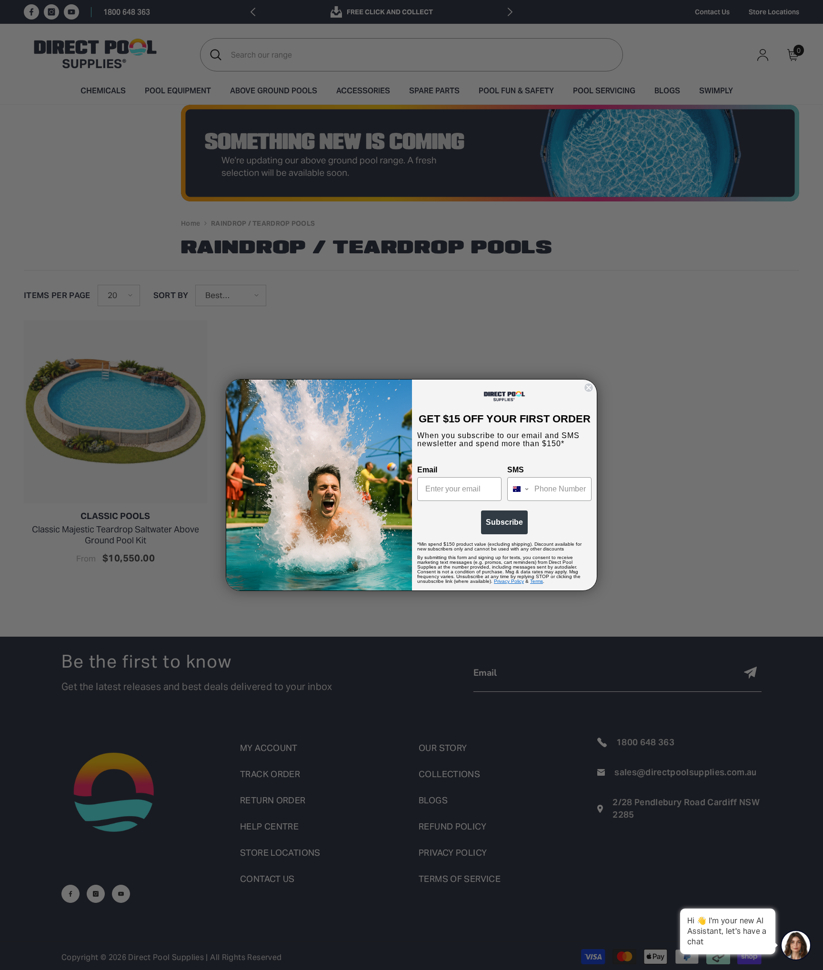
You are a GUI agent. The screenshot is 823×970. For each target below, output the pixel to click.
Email (427, 470)
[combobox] (519, 489)
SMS (515, 470)
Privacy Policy (509, 581)
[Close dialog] (588, 387)
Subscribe (504, 522)
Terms (536, 581)
